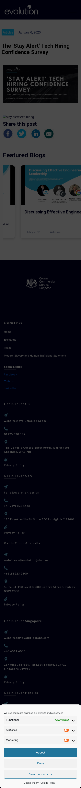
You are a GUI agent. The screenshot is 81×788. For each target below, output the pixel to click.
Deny (40, 763)
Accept (40, 752)
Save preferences (40, 774)
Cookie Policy (31, 782)
